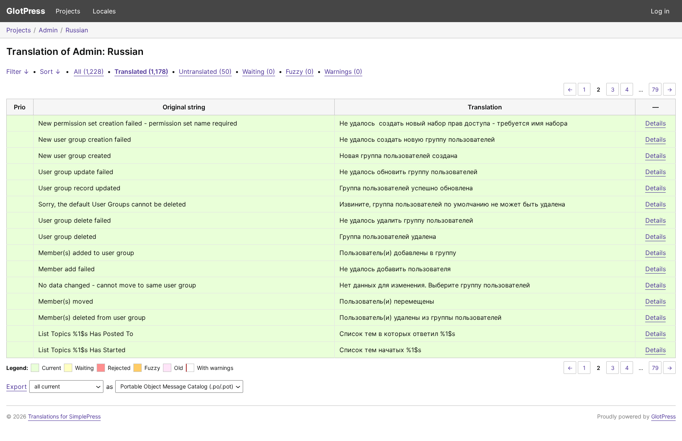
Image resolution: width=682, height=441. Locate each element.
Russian (77, 30)
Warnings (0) (343, 71)
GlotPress (25, 11)
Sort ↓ (50, 71)
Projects (68, 11)
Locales (104, 11)
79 (655, 89)
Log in (660, 11)
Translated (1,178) (141, 71)
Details (655, 123)
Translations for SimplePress (64, 416)
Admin (48, 30)
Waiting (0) (258, 71)
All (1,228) (89, 71)
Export (16, 386)
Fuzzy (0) (300, 71)
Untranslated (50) (205, 71)
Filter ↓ (17, 71)
